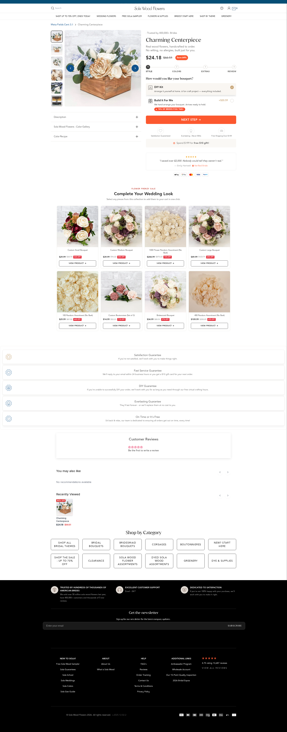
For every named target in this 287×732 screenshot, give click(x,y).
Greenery (226, 16)
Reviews (143, 669)
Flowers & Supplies (158, 16)
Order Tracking (143, 675)
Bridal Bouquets (96, 544)
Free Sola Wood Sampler (68, 664)
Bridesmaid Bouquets (127, 544)
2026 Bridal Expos (181, 680)
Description (60, 117)
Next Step (189, 119)
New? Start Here (222, 544)
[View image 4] (57, 75)
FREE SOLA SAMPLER (132, 16)
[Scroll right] (228, 472)
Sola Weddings (68, 680)
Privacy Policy (143, 691)
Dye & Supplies (222, 561)
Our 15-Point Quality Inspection (181, 675)
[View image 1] (57, 37)
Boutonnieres (190, 544)
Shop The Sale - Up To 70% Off (64, 561)
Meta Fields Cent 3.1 (62, 24)
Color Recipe (60, 136)
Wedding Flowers (106, 16)
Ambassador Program (181, 664)
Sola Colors (68, 686)
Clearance (96, 561)
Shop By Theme (207, 16)
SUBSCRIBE (235, 626)
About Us (105, 664)
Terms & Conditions (143, 686)
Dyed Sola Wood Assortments (159, 561)
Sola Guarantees (68, 669)
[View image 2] (57, 49)
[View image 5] (57, 88)
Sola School (67, 675)
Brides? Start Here (184, 16)
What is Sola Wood (106, 669)
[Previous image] (70, 68)
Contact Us (143, 680)
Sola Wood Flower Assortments (128, 561)
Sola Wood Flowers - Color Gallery (72, 127)
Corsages (159, 544)
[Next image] (135, 68)
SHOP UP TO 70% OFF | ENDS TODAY (73, 16)
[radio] (191, 89)
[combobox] (68, 8)
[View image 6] (57, 101)
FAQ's (143, 664)
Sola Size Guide (68, 691)
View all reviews (214, 668)
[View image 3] (57, 62)
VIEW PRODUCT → (77, 263)
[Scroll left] (220, 472)
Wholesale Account (181, 669)
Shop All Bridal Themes (64, 544)
